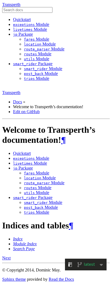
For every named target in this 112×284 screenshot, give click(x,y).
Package (23, 34)
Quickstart (22, 19)
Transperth (11, 4)
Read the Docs (61, 279)
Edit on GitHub (26, 111)
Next (6, 258)
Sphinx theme (14, 279)
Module (31, 24)
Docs (17, 101)
